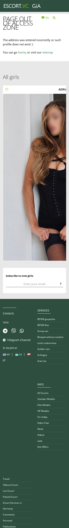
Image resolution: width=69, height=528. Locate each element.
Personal (7, 520)
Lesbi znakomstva (46, 343)
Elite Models (43, 405)
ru (20, 354)
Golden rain (43, 349)
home (22, 52)
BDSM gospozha (46, 319)
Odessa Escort (10, 485)
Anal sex (41, 361)
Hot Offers (42, 446)
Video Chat (43, 423)
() (46, 17)
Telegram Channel (18, 340)
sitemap (47, 52)
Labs (39, 441)
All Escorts (42, 393)
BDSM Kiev (43, 325)
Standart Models (46, 399)
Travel (6, 479)
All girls (11, 76)
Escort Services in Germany (12, 505)
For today (42, 417)
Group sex (42, 331)
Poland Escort (10, 496)
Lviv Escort (8, 490)
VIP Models (43, 411)
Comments (9, 514)
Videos (40, 435)
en (8, 354)
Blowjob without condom (50, 337)
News (40, 429)
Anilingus (42, 355)
